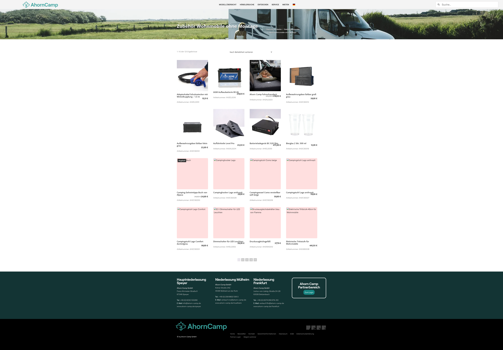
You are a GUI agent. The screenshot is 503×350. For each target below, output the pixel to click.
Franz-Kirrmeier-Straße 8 (187, 291)
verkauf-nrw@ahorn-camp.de (233, 300)
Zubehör (279, 29)
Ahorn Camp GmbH (261, 288)
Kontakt (251, 334)
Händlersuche (247, 4)
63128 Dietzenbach (261, 294)
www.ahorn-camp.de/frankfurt (266, 306)
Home (232, 334)
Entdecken (263, 4)
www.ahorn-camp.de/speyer (189, 306)
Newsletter (241, 334)
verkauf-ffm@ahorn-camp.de (271, 303)
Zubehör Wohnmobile (292, 29)
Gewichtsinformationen (267, 334)
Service (275, 4)
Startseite (269, 29)
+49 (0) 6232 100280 (189, 300)
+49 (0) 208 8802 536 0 (229, 297)
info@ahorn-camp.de (191, 303)
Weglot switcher (250, 337)
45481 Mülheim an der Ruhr (226, 291)
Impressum (283, 334)
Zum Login (309, 292)
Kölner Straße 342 (222, 288)
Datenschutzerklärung (305, 334)
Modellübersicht (227, 4)
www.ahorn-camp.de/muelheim (228, 303)
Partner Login (235, 337)
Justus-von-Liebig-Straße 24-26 (266, 291)
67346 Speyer (183, 294)
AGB (292, 334)
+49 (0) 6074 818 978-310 (267, 300)
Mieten (285, 4)
